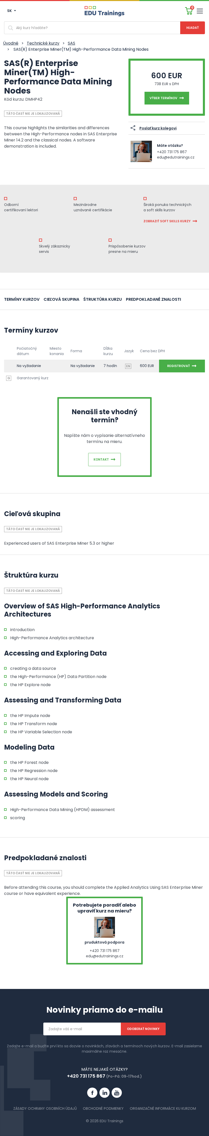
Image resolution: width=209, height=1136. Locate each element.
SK (9, 10)
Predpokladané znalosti (153, 299)
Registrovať (178, 366)
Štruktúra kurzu (102, 299)
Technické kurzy (43, 43)
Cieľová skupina (61, 299)
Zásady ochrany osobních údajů (45, 1108)
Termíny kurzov (22, 299)
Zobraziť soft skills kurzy (167, 221)
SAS (71, 43)
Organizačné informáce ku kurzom (163, 1108)
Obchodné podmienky (103, 1108)
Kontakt (101, 459)
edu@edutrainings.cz (175, 157)
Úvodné (10, 43)
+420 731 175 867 (172, 151)
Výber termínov (163, 98)
